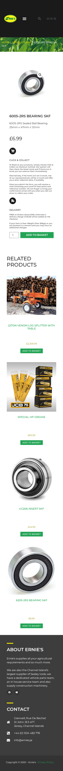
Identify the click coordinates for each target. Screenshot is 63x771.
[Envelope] (17, 692)
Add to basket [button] (31, 351)
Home (6, 42)
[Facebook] (9, 692)
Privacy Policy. (46, 762)
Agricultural (21, 42)
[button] (24, 19)
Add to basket (37, 234)
